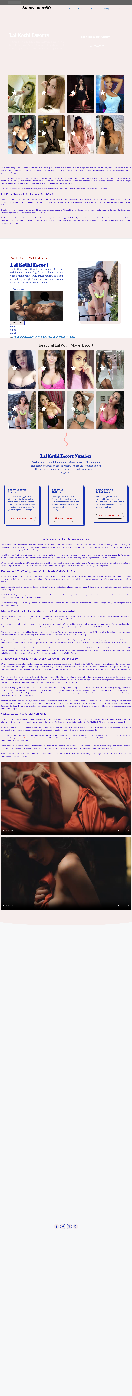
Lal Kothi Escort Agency (95, 36)
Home (71, 9)
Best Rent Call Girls (28, 259)
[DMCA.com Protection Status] (14, 3)
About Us (82, 9)
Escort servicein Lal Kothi (104, 491)
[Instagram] (75, 1226)
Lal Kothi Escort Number (66, 456)
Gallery (106, 9)
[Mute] (11, 337)
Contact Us (94, 9)
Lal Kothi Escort (29, 264)
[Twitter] (62, 1226)
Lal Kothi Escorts (29, 35)
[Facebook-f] (56, 1226)
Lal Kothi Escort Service (17, 491)
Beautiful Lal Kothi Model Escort (66, 345)
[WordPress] (69, 1226)
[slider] (13, 329)
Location (117, 9)
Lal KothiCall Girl (57, 491)
